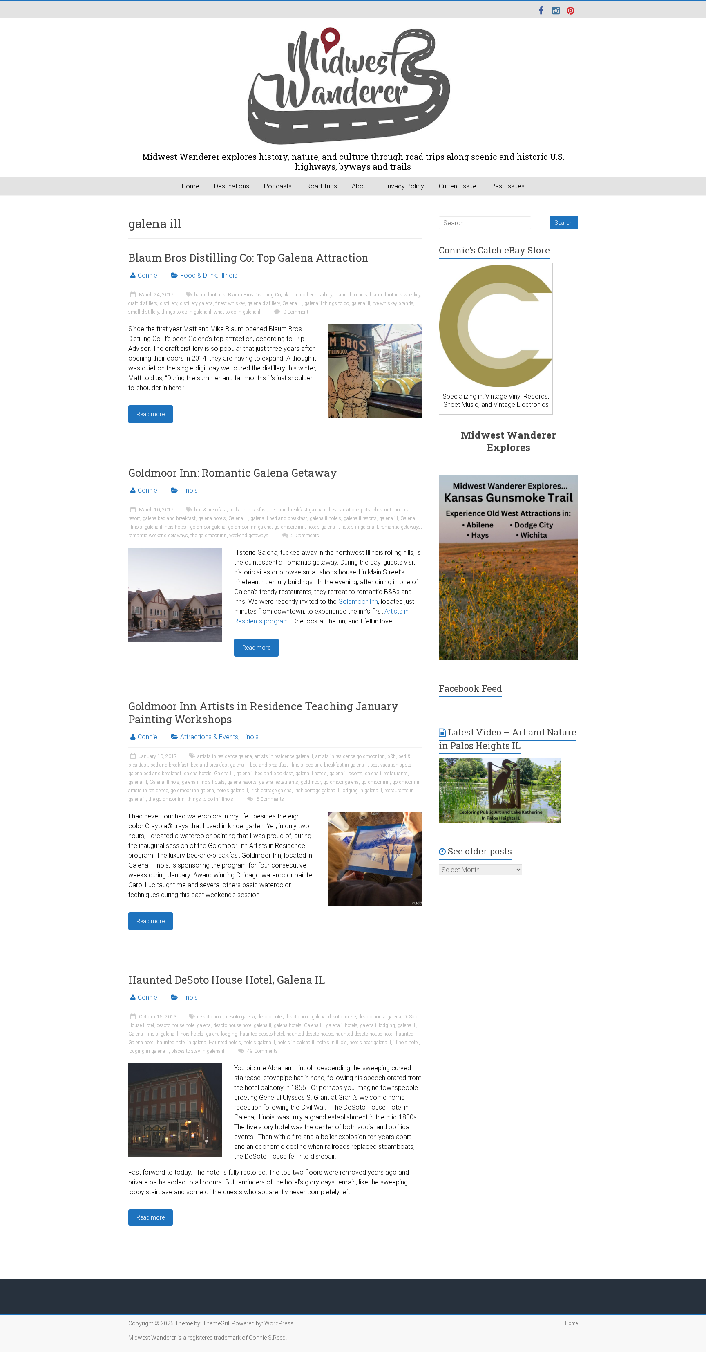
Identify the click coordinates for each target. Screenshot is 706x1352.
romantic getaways (400, 527)
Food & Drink (198, 275)
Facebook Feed (470, 688)
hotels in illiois (332, 1042)
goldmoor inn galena (250, 527)
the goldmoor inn (208, 535)
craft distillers (142, 303)
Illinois (228, 275)
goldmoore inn (289, 527)
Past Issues (508, 186)
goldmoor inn (375, 782)
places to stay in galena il (197, 1051)
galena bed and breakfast (169, 518)
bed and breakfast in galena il (337, 765)
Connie (147, 275)
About (360, 186)
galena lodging (221, 1034)
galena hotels (212, 518)
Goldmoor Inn (358, 601)
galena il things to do (326, 303)
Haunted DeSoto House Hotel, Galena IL (226, 980)
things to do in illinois (210, 799)
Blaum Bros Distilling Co (254, 295)
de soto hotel (210, 1017)
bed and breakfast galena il (298, 510)
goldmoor (311, 782)
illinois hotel (406, 1042)
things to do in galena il (186, 312)
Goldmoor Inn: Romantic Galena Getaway (232, 473)
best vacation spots (349, 510)
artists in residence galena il (284, 756)
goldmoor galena (208, 527)
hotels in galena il (359, 527)
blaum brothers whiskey (395, 295)
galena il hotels (325, 518)
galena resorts (242, 782)
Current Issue (457, 186)
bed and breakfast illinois (276, 765)
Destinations (231, 186)
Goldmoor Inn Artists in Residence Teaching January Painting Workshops (263, 712)
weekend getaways (248, 535)
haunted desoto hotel (262, 1034)
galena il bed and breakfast (278, 518)
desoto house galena (379, 1017)
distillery (168, 303)
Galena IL (292, 303)
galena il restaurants (386, 773)
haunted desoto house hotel (364, 1034)
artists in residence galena (224, 756)
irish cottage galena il (316, 791)
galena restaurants (278, 782)
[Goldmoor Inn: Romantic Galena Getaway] (175, 552)
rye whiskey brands (393, 303)
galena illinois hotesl (166, 527)
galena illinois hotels (203, 782)
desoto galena (240, 1017)
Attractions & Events (209, 737)
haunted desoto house (309, 1034)
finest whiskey (230, 303)
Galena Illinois (164, 782)
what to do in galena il (237, 312)
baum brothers (210, 295)
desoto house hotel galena (183, 1025)
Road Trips (321, 186)
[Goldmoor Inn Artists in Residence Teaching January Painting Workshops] (375, 815)
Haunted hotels (225, 1042)
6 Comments (269, 799)
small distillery (143, 312)
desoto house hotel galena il (242, 1025)
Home (190, 186)
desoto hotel (270, 1017)
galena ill (360, 303)
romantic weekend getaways (158, 535)
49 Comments (262, 1051)
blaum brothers (351, 295)
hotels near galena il (370, 1042)
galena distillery (263, 303)
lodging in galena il (362, 791)
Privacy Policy (404, 186)
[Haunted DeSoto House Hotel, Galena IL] (175, 1067)
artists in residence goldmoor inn (350, 756)
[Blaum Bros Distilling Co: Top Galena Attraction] (375, 328)
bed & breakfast (210, 510)
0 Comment (295, 312)
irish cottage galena (271, 791)
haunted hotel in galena (181, 1042)
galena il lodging (377, 1025)
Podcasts (278, 186)
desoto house (342, 1017)
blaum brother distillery (307, 295)
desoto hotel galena (305, 1017)
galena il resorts (360, 518)
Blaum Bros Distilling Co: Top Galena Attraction (248, 258)
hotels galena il (323, 527)
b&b (391, 756)
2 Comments (304, 535)
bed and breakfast (248, 510)
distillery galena (196, 303)
